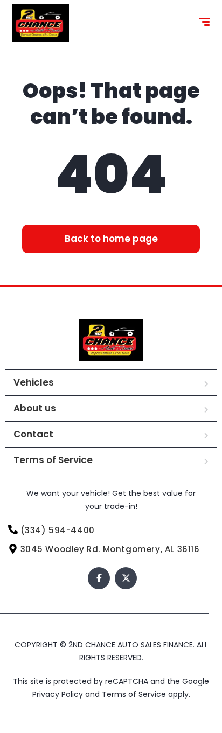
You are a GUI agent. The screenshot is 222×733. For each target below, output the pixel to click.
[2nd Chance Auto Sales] (40, 23)
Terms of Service (53, 459)
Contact (33, 434)
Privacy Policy (58, 694)
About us (34, 408)
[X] (126, 578)
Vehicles (33, 382)
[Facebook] (99, 578)
